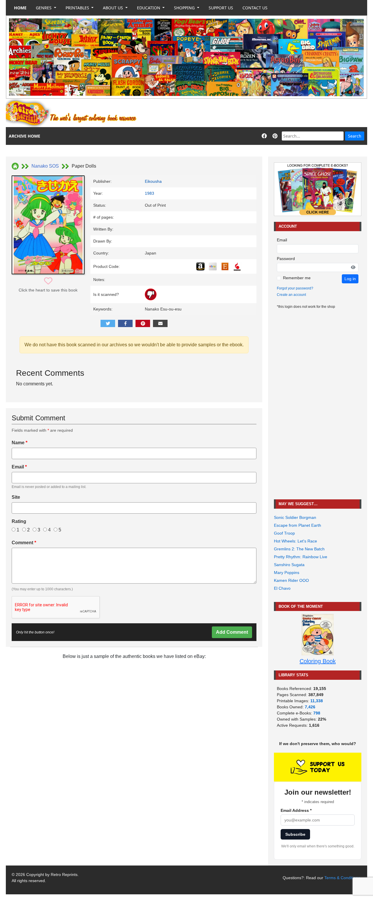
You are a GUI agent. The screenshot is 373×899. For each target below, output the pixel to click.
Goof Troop (284, 533)
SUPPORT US (221, 7)
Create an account (291, 295)
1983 (149, 193)
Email (19, 466)
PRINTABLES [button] (78, 7)
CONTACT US (255, 7)
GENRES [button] (44, 7)
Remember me (297, 277)
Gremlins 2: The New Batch (299, 549)
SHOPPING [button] (185, 7)
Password (286, 258)
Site (16, 497)
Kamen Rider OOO (291, 580)
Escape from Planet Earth (297, 525)
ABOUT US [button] (113, 7)
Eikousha (153, 181)
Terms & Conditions (342, 877)
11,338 (316, 700)
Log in (350, 278)
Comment (24, 542)
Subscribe (295, 834)
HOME (20, 7)
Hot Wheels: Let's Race (295, 541)
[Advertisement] (261, 113)
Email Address (296, 810)
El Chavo (282, 588)
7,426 (310, 707)
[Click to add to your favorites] (48, 281)
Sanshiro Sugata (289, 564)
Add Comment (232, 632)
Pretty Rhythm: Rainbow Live (300, 556)
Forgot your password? (295, 288)
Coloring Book (318, 661)
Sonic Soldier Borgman (295, 517)
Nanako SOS (45, 166)
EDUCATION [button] (149, 7)
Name (19, 442)
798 (316, 713)
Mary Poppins (286, 572)
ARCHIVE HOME (24, 136)
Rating (19, 521)
